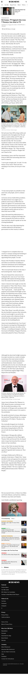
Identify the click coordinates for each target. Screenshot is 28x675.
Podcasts (3, 633)
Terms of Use (4, 622)
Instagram (3, 605)
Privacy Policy (4, 614)
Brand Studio (4, 638)
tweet (15, 63)
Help (2, 654)
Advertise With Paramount (8, 649)
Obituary (6, 567)
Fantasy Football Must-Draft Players (10, 594)
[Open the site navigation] (5, 1)
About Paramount (5, 647)
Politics (23, 5)
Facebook (3, 603)
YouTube (3, 601)
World (19, 5)
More (13, 518)
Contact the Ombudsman (7, 658)
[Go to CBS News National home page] (14, 1)
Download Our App (6, 635)
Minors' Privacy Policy (6, 624)
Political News (4, 587)
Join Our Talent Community (8, 651)
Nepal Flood (13, 5)
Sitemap (3, 640)
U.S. (2, 5)
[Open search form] (26, 1)
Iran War (7, 5)
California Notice (5, 617)
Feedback (3, 656)
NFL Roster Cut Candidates (8, 592)
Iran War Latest (5, 589)
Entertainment (5, 17)
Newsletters (4, 631)
